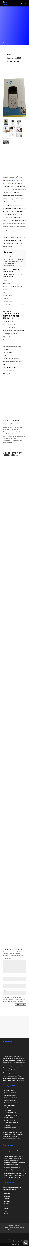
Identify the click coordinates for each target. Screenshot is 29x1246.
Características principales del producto (14, 262)
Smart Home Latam (12, 481)
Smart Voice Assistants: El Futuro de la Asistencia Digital (14, 639)
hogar (11, 186)
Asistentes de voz (9, 1090)
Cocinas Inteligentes (10, 1100)
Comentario (7, 958)
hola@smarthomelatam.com (11, 1138)
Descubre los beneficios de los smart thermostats (14, 917)
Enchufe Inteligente (9, 1105)
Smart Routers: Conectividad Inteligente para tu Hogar (14, 677)
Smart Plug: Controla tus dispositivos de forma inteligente (13, 559)
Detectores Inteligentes (11, 1103)
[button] (25, 1242)
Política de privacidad (13, 1225)
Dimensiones (9, 265)
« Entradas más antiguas (10, 941)
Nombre (6, 976)
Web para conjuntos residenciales (13, 1227)
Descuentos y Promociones (14, 1231)
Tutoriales (7, 1125)
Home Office (7, 1110)
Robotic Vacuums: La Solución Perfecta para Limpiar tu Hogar (14, 795)
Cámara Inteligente (10, 1095)
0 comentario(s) (13, 61)
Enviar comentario (20, 1004)
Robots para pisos (9, 1120)
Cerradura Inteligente (10, 1098)
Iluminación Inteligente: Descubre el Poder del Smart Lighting (14, 877)
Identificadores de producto (14, 259)
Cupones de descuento (14, 1229)
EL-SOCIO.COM (19, 1238)
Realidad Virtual (8, 1117)
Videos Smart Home (10, 1127)
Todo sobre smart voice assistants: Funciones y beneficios (12, 755)
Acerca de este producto (13, 257)
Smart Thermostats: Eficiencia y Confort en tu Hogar (14, 716)
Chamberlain (18, 180)
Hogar (9, 55)
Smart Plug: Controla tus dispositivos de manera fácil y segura (14, 835)
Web (4, 990)
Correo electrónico (9, 983)
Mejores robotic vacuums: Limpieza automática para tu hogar (14, 478)
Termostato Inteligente (11, 1122)
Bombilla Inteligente (10, 1093)
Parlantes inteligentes (10, 1115)
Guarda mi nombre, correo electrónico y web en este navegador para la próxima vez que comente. (14, 999)
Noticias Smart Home (10, 1113)
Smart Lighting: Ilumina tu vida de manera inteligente (14, 600)
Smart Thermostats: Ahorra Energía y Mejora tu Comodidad (13, 520)
